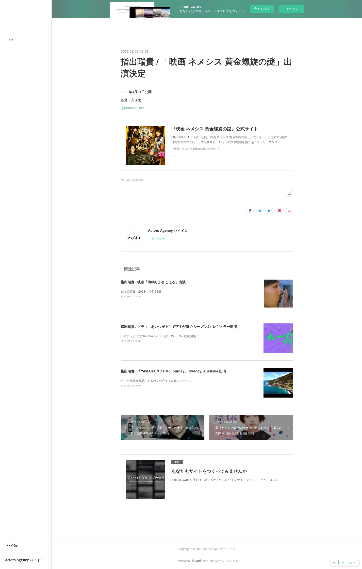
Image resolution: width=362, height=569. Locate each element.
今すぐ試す (262, 8)
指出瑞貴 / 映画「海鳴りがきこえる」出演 (153, 281)
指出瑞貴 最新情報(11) (133, 180)
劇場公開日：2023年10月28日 (141, 291)
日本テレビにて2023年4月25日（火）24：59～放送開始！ (160, 336)
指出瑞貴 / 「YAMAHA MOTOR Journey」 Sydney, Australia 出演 (173, 370)
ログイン (291, 8)
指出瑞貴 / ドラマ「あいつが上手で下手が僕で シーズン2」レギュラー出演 (179, 326)
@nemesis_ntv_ (133, 107)
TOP (9, 40)
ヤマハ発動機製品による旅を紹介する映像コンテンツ (156, 380)
